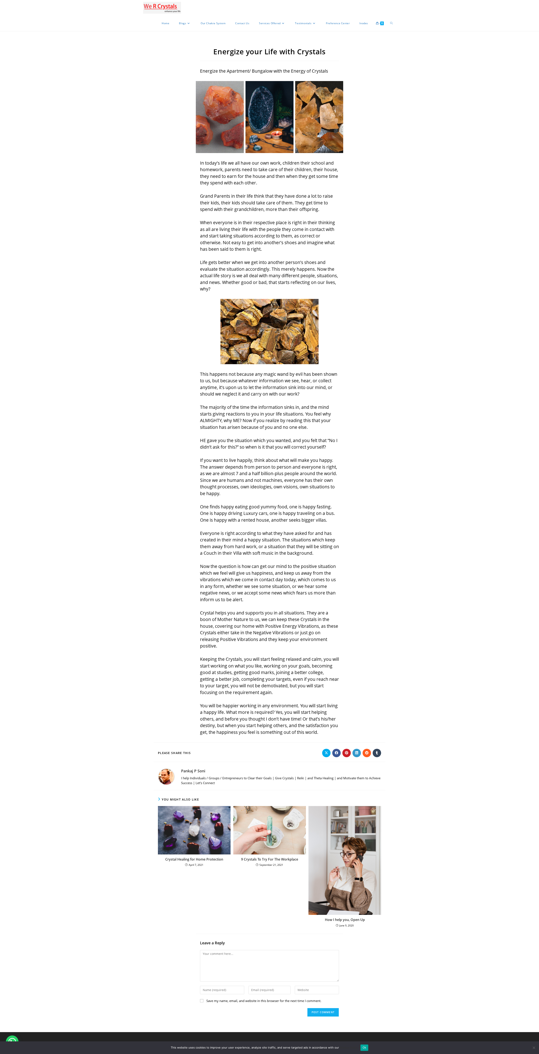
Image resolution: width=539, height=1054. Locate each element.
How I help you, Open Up (345, 919)
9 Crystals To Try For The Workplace (269, 859)
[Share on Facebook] (336, 753)
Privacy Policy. (349, 1047)
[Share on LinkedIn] (356, 753)
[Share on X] (326, 753)
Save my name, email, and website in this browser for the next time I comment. (263, 1001)
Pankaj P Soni (193, 770)
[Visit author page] (166, 776)
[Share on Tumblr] (377, 753)
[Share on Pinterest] (346, 753)
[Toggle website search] (391, 23)
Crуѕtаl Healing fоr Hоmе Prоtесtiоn (194, 859)
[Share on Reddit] (367, 753)
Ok (364, 1047)
